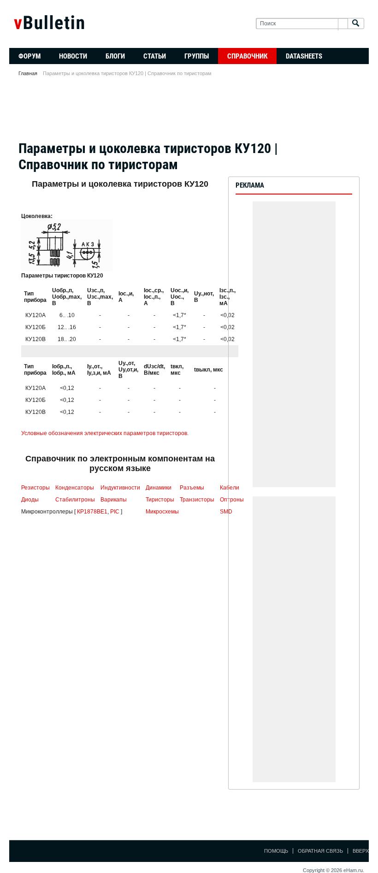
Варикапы (113, 499)
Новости (73, 56)
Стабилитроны (75, 499)
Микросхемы (162, 511)
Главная (27, 73)
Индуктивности (120, 487)
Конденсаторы (74, 487)
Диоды (30, 499)
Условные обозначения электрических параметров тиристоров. (105, 433)
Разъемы (192, 487)
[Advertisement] (189, 111)
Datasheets (304, 56)
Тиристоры (160, 499)
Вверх (361, 851)
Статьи (154, 56)
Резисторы (35, 487)
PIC (114, 511)
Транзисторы (197, 499)
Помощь (276, 851)
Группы (196, 56)
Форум (29, 56)
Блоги (115, 56)
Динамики (158, 487)
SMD (226, 511)
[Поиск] (356, 23)
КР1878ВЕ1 (92, 511)
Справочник (247, 56)
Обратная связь (320, 851)
